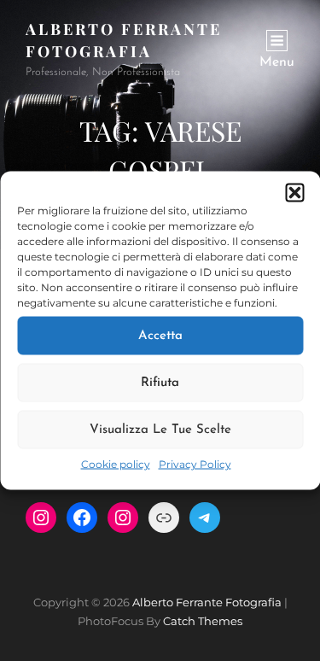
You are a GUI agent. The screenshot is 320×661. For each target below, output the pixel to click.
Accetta (160, 335)
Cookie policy (115, 464)
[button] (294, 193)
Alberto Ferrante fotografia (207, 602)
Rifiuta (160, 382)
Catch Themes (202, 621)
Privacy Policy (195, 464)
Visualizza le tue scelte (160, 429)
